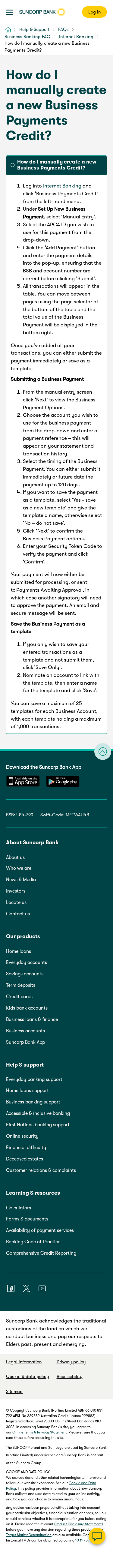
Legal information (24, 1361)
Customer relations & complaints (41, 1170)
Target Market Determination (29, 1535)
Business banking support (33, 1102)
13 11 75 (81, 1540)
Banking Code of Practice (33, 1241)
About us (15, 857)
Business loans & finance (32, 1019)
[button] (9, 12)
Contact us (18, 914)
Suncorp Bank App (25, 1042)
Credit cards (19, 996)
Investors (15, 891)
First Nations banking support (38, 1124)
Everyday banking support (34, 1079)
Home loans (18, 951)
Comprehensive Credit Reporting (41, 1253)
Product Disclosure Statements (78, 1524)
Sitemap (14, 1391)
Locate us (16, 902)
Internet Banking (62, 186)
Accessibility (70, 1376)
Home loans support (27, 1090)
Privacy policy (71, 1361)
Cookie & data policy (27, 1376)
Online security (22, 1136)
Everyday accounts (26, 962)
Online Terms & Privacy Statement (39, 1432)
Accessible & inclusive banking (38, 1113)
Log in (94, 12)
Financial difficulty (26, 1147)
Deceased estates (24, 1159)
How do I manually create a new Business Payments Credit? (56, 165)
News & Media (21, 879)
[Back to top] (103, 751)
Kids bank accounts (27, 1008)
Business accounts (25, 1031)
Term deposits (20, 985)
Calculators (18, 1208)
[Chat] (97, 1536)
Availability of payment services (40, 1230)
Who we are (18, 868)
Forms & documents (27, 1219)
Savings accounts (24, 974)
